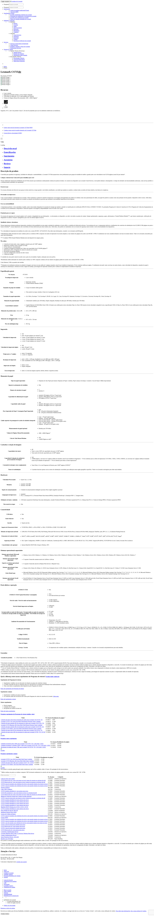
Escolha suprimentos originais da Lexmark (21, 14)
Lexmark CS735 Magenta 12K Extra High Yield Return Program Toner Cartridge (21, 725)
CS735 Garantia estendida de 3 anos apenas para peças (15, 805)
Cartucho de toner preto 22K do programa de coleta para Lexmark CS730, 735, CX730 (23, 732)
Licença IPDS (4, 817)
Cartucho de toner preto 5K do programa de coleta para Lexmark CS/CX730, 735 (21, 730)
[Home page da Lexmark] (16, 1)
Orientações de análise (9, 887)
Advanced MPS (14, 12)
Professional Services (15, 48)
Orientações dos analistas (10, 881)
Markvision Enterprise (19, 61)
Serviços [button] (6, 42)
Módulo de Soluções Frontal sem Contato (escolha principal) (16, 796)
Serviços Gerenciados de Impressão (19, 43)
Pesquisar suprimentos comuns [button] (9, 753)
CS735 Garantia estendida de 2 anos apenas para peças (15, 808)
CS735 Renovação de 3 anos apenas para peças (13, 826)
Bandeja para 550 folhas (7, 838)
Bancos (15, 23)
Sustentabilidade (8, 894)
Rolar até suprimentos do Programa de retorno (12, 688)
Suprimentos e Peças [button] (9, 13)
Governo (15, 25)
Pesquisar (6, 4)
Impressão (16, 38)
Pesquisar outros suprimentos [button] (9, 738)
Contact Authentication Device (8, 835)
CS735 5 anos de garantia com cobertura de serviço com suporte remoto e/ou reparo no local (24, 785)
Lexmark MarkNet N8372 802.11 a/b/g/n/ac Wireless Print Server (17, 833)
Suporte (6, 877)
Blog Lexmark (7, 890)
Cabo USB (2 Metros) (6, 789)
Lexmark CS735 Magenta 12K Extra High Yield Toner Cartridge (17, 761)
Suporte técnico (17, 52)
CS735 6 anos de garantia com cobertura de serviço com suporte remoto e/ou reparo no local (24, 784)
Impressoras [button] (7, 9)
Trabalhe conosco (8, 874)
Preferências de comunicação (11, 895)
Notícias (6, 893)
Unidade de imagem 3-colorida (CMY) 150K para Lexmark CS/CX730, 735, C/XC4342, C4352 (25, 745)
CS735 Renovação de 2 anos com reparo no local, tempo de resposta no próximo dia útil (23, 780)
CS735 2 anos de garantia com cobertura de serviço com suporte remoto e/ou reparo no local (24, 821)
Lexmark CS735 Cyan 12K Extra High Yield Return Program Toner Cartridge (21, 721)
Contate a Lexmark (9, 873)
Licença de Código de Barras (8, 814)
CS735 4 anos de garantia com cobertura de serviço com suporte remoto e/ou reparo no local (24, 815)
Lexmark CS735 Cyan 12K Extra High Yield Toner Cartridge (16, 759)
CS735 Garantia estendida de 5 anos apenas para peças (15, 801)
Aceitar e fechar (5, 913)
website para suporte (21, 862)
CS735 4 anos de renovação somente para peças (13, 824)
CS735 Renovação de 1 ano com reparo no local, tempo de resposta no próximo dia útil (23, 782)
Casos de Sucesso (8, 880)
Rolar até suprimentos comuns (8, 699)
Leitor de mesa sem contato (8, 778)
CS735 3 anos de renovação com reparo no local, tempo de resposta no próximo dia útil (23, 798)
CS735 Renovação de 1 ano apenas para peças (12, 830)
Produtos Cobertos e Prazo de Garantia (20, 46)
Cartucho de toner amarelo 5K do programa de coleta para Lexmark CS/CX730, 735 (22, 726)
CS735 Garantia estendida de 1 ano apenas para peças (14, 791)
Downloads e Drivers (18, 58)
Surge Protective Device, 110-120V (10, 837)
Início (5, 66)
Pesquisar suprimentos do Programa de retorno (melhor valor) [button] (18, 714)
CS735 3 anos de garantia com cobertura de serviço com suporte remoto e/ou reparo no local (24, 819)
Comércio (15, 32)
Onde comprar (7, 891)
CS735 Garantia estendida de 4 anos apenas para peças (15, 803)
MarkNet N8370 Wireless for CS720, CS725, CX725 (14, 807)
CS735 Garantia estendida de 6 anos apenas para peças (15, 800)
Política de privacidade (9, 905)
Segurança (16, 36)
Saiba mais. (56, 696)
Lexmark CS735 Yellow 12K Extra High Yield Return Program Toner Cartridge (21, 728)
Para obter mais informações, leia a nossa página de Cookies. (131, 911)
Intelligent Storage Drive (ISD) (9, 812)
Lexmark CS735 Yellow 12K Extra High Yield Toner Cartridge (17, 764)
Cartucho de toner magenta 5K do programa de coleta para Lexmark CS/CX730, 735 (22, 723)
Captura (15, 39)
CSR (5, 883)
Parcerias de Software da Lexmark (22, 40)
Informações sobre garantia (20, 55)
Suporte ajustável (5, 787)
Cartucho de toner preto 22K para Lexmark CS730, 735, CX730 (17, 762)
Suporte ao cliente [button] (8, 49)
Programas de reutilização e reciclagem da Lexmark (23, 16)
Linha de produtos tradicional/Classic (19, 10)
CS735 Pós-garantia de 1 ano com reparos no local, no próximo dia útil (19, 793)
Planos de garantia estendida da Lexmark (20, 19)
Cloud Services (17, 35)
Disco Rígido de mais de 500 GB (9, 810)
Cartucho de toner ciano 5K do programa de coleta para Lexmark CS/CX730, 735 (21, 719)
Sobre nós (6, 871)
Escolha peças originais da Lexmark (19, 17)
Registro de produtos (18, 53)
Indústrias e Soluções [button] (9, 20)
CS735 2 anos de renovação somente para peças (13, 828)
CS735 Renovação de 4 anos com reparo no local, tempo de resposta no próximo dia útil (23, 794)
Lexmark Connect (8, 885)
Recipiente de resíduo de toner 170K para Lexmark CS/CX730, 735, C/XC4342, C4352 (23, 747)
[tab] (78, 148)
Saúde (15, 26)
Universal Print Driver (19, 59)
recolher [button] (3, 735)
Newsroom (6, 884)
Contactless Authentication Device (9, 831)
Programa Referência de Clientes (12, 875)
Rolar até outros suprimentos (8, 711)
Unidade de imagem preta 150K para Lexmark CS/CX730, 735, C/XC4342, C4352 (22, 743)
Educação (15, 29)
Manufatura (16, 30)
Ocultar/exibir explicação (52, 676)
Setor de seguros (17, 27)
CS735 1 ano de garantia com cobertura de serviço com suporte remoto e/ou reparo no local (24, 823)
